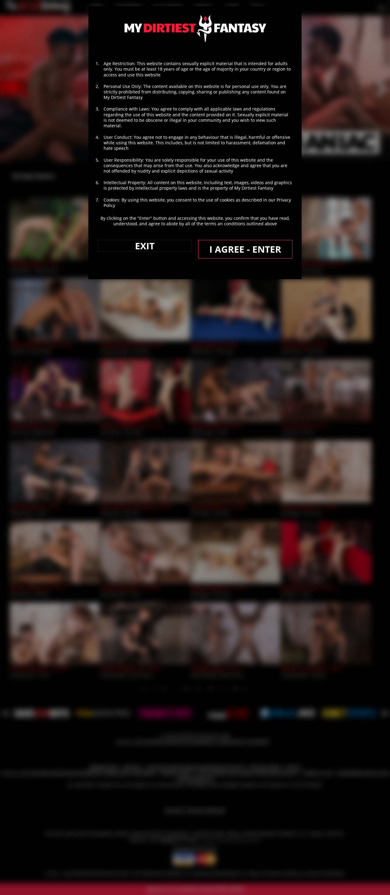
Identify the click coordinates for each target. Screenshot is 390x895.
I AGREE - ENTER (245, 249)
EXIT (144, 246)
